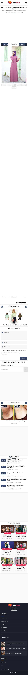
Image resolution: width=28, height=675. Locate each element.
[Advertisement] (14, 28)
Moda (14, 476)
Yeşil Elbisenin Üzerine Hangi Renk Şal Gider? (7, 568)
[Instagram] (14, 610)
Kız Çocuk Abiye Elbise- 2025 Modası (20, 552)
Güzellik (9, 469)
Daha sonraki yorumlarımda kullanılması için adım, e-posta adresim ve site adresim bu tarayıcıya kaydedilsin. (14, 353)
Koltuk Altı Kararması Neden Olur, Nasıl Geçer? (15, 421)
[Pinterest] (16, 610)
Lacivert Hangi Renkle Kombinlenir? (7, 552)
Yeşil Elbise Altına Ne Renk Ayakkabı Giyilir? (21, 537)
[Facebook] (12, 610)
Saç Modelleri (11, 463)
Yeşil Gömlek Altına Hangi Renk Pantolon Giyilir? (15, 325)
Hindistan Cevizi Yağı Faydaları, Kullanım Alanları (15, 486)
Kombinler (10, 476)
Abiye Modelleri (20, 548)
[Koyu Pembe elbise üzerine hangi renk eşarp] (14, 64)
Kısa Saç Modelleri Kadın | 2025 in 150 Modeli (7, 537)
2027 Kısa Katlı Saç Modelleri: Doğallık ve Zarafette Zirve (15, 460)
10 (25, 85)
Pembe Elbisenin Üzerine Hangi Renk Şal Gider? (16, 10)
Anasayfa (3, 10)
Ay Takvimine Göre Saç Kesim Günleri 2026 (17, 480)
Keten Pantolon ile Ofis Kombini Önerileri (15, 473)
